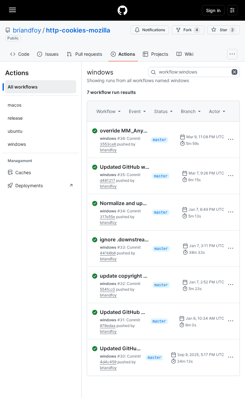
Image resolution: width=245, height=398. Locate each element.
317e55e (107, 216)
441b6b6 (108, 253)
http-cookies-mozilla (78, 30)
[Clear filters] (235, 72)
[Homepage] (122, 10)
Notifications (153, 29)
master (159, 140)
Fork (190, 29)
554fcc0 (107, 289)
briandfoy (27, 30)
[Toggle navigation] (12, 10)
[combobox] (194, 72)
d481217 (107, 180)
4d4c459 (108, 361)
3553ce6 (108, 144)
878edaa (107, 325)
